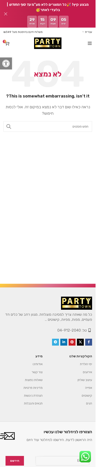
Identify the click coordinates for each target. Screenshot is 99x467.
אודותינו (38, 364)
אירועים (87, 372)
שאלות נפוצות (34, 380)
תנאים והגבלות (33, 403)
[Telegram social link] (55, 342)
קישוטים (87, 396)
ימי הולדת (86, 364)
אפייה (88, 388)
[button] (6, 63)
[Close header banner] (6, 14)
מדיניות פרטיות (33, 388)
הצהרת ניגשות (33, 396)
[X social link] (80, 342)
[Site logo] (47, 43)
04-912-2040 (69, 330)
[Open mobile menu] (89, 43)
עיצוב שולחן (85, 380)
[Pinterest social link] (72, 342)
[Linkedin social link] (63, 342)
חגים (89, 403)
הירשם (14, 460)
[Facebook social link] (88, 342)
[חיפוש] (8, 126)
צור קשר (37, 372)
